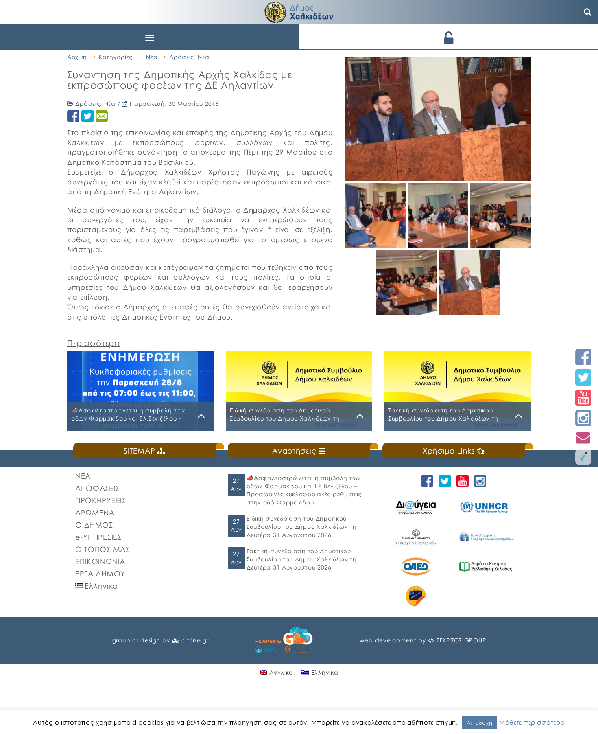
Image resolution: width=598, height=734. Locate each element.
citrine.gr (194, 640)
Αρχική (77, 56)
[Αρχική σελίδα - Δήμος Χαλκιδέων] (299, 11)
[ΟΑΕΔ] (417, 566)
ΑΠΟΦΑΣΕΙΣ (97, 488)
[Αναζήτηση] (588, 12)
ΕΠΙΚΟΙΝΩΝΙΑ (100, 561)
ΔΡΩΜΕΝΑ (95, 512)
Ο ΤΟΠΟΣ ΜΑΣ (102, 549)
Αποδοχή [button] (479, 722)
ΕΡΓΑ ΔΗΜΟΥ (100, 573)
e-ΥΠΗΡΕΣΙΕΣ (98, 536)
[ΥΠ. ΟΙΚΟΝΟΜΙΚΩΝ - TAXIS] (486, 537)
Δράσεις (181, 56)
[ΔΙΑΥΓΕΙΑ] (417, 507)
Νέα (151, 56)
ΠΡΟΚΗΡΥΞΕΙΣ (100, 500)
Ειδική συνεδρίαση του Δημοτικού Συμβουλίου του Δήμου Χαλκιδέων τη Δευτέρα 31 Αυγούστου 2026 (301, 526)
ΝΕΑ (83, 475)
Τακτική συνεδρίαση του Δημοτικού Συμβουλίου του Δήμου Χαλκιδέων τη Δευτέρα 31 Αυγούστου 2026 (301, 559)
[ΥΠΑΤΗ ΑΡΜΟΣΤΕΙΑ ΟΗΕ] (486, 507)
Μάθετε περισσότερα (532, 722)
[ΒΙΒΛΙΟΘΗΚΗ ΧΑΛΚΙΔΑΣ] (486, 566)
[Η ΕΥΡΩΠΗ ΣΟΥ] (417, 596)
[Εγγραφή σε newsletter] (583, 437)
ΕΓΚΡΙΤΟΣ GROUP (461, 640)
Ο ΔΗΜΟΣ (94, 524)
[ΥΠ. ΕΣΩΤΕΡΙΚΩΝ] (417, 537)
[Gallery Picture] (376, 245)
